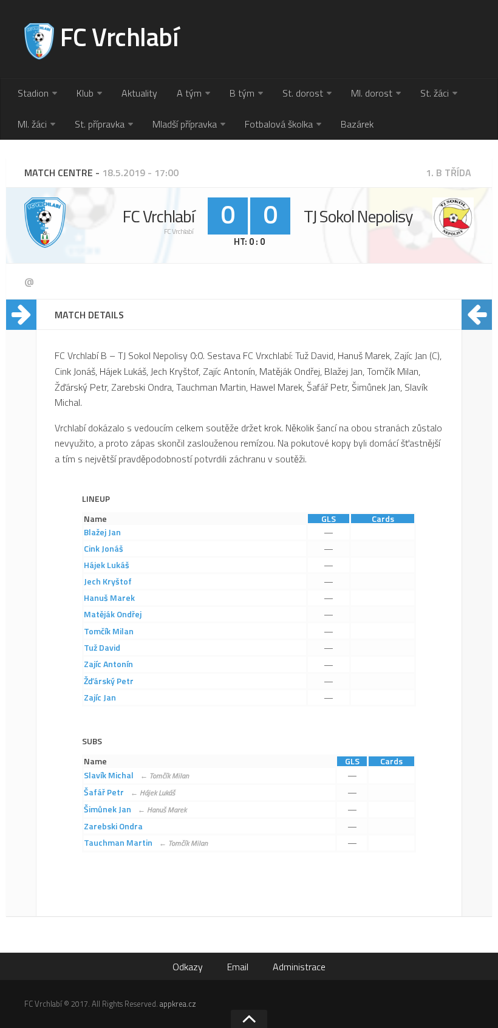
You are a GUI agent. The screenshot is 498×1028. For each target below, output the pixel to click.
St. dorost (302, 93)
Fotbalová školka (279, 124)
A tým (189, 93)
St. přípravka (99, 124)
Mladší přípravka (184, 124)
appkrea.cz (178, 1004)
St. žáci (434, 93)
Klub (85, 93)
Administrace (299, 966)
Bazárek (357, 124)
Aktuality (139, 93)
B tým (242, 93)
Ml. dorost (371, 93)
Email (237, 966)
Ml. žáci (32, 124)
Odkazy (187, 966)
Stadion (33, 93)
